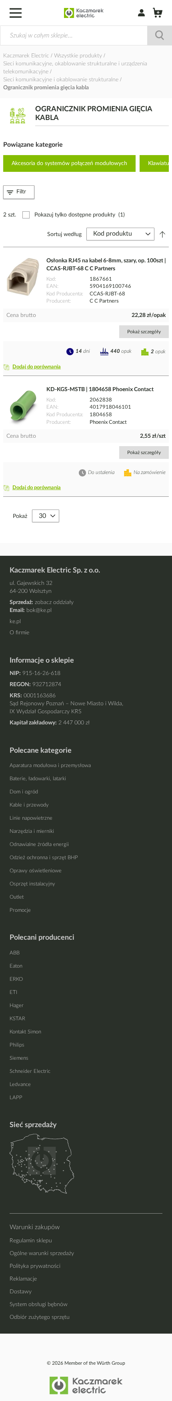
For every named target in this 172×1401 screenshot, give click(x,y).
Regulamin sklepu (31, 1241)
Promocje (20, 910)
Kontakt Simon (25, 1032)
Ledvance (20, 1084)
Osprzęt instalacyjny (32, 884)
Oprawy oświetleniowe (36, 871)
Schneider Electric (30, 1071)
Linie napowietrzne (31, 818)
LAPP (16, 1097)
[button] (33, 367)
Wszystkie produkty (79, 56)
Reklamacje (23, 1279)
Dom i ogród (24, 792)
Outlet (17, 897)
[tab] (18, 192)
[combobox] (86, 35)
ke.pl (15, 621)
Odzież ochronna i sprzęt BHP (44, 857)
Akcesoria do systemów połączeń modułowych (69, 163)
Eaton (16, 966)
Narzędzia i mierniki (32, 831)
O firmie (19, 633)
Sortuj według (64, 234)
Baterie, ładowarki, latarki (38, 778)
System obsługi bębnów (39, 1304)
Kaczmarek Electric (26, 56)
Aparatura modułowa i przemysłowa (50, 765)
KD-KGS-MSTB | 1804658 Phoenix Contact (100, 389)
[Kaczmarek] (84, 13)
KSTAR (17, 1018)
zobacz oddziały (54, 602)
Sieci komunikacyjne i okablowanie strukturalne (61, 80)
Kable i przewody (29, 805)
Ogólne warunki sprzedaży (42, 1253)
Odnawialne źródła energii (39, 844)
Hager (17, 1005)
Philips (17, 1045)
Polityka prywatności (35, 1266)
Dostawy (21, 1292)
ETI (13, 992)
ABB (15, 953)
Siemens (19, 1058)
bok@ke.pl (39, 610)
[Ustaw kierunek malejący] (162, 234)
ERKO (16, 979)
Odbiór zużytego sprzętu (40, 1317)
